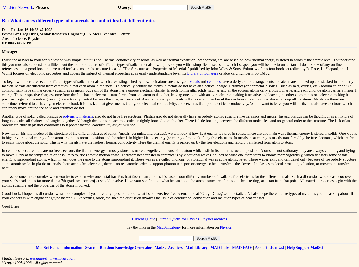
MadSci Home (47, 247)
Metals (194, 81)
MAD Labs (220, 247)
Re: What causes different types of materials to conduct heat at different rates (78, 20)
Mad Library (197, 247)
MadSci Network (18, 7)
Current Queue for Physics (178, 219)
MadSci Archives (169, 247)
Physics (226, 227)
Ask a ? (261, 247)
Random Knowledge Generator (126, 247)
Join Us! (277, 247)
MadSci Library (169, 227)
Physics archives (214, 219)
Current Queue (143, 219)
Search (91, 247)
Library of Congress (202, 73)
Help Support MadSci (305, 247)
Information (72, 247)
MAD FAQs (242, 247)
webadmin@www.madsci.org (52, 258)
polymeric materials (78, 116)
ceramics (214, 81)
